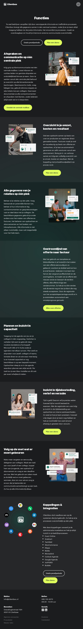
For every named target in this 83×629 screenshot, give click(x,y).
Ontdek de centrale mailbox (18, 107)
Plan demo (50, 580)
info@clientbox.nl (11, 599)
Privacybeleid (8, 620)
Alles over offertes (53, 308)
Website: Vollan (8, 623)
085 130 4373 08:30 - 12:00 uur (49, 600)
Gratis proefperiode (32, 42)
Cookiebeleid (46, 620)
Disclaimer (45, 617)
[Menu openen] (78, 4)
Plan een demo (53, 42)
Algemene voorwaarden (11, 617)
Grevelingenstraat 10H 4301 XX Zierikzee (13, 610)
